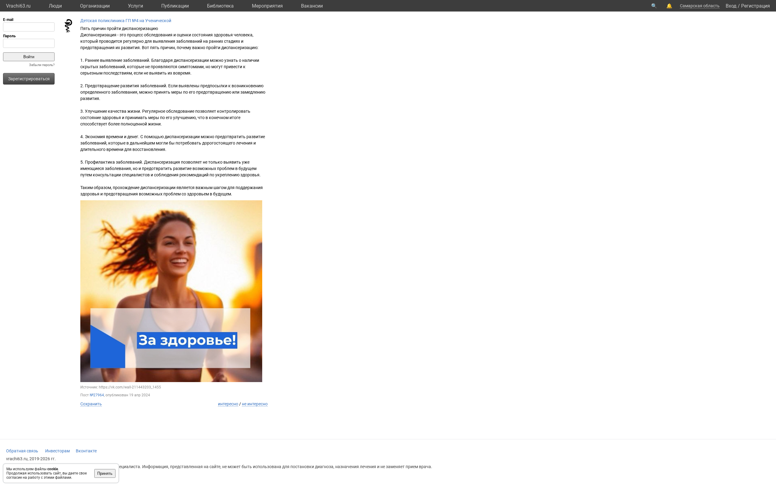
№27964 (97, 395)
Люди (55, 6)
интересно (228, 403)
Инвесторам (57, 450)
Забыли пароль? (42, 65)
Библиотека (220, 6)
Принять (104, 473)
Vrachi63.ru (18, 6)
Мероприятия (267, 6)
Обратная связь (22, 450)
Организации (95, 6)
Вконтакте (86, 450)
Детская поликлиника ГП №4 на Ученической (125, 20)
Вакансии (312, 6)
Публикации (175, 6)
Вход (731, 6)
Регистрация (755, 6)
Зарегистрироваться (29, 78)
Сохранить (91, 403)
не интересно (255, 403)
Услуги (135, 6)
